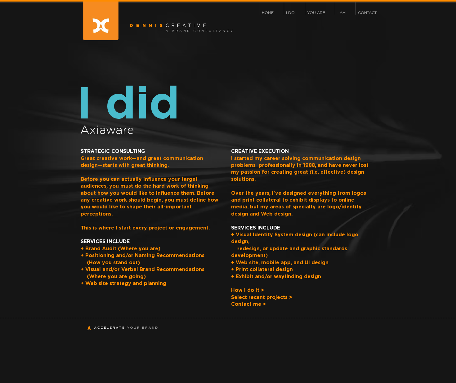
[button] (290, 13)
